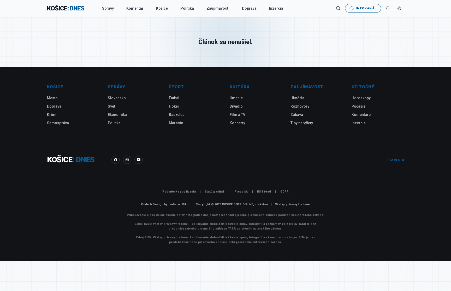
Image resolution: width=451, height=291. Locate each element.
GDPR (284, 191)
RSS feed (264, 191)
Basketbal (177, 115)
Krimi (51, 115)
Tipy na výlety (301, 123)
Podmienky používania (179, 191)
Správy (108, 8)
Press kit (241, 191)
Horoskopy (361, 98)
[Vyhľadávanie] (338, 8)
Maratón (176, 123)
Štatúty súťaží (215, 191)
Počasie (358, 106)
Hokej (174, 106)
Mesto (52, 98)
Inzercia (276, 8)
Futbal (174, 98)
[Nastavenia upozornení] (388, 8)
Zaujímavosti (217, 8)
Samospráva (58, 123)
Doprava (249, 8)
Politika (187, 8)
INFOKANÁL (366, 8)
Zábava (296, 115)
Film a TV (237, 115)
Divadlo (236, 106)
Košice (162, 8)
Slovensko (117, 98)
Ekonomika (117, 115)
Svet (111, 106)
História (297, 98)
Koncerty (237, 123)
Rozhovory (299, 106)
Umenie (236, 98)
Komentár (135, 8)
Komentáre (361, 115)
